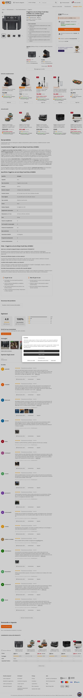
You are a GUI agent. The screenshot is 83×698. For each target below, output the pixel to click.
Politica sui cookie (31, 360)
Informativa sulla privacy (43, 360)
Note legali (53, 360)
